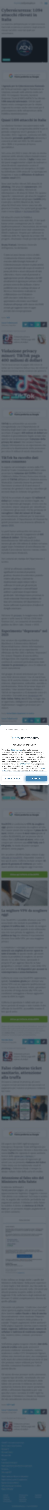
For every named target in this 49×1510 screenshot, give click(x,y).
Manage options (12, 778)
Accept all (36, 778)
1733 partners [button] (16, 750)
